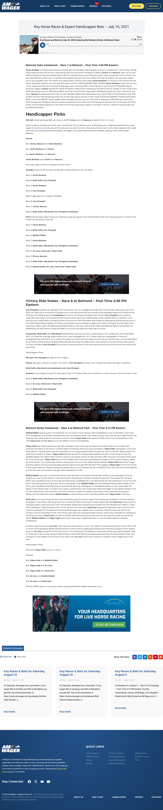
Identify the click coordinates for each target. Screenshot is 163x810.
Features (106, 6)
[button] (134, 657)
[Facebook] (29, 781)
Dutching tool (40, 128)
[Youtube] (42, 781)
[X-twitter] (35, 781)
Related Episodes (13, 648)
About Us (44, 6)
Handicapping (77, 6)
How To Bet (60, 6)
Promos (93, 5)
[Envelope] (48, 781)
